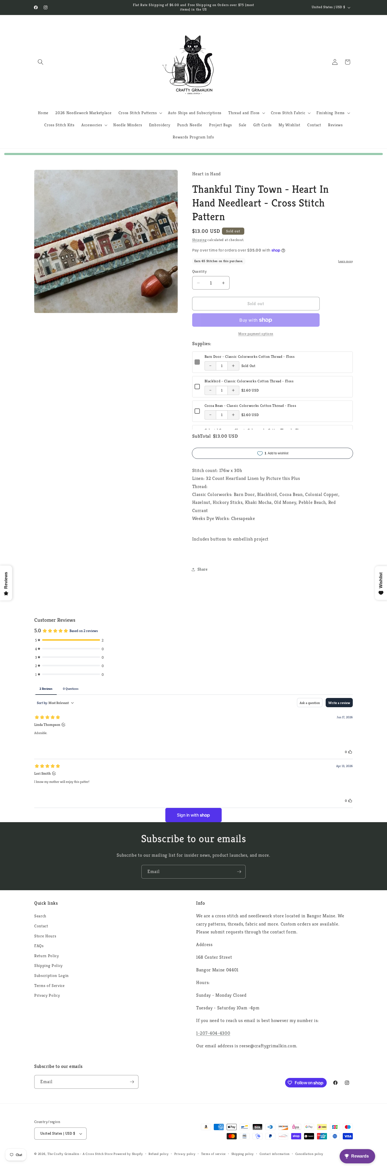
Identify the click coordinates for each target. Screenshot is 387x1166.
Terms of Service (49, 985)
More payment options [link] (255, 333)
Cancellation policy (309, 1154)
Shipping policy (242, 1154)
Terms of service (213, 1154)
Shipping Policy (48, 965)
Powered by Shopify (128, 1154)
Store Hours (45, 935)
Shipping (199, 240)
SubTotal (201, 436)
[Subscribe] (239, 872)
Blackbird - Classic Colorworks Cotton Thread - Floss (249, 381)
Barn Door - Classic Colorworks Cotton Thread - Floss (250, 356)
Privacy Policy (47, 995)
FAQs (39, 945)
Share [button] (202, 569)
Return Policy (46, 955)
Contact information (275, 1154)
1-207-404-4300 (213, 1033)
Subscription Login (51, 975)
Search (40, 915)
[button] (40, 62)
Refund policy (158, 1154)
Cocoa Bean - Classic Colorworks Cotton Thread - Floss (250, 405)
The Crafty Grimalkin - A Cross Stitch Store (79, 1154)
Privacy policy (185, 1154)
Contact (41, 925)
